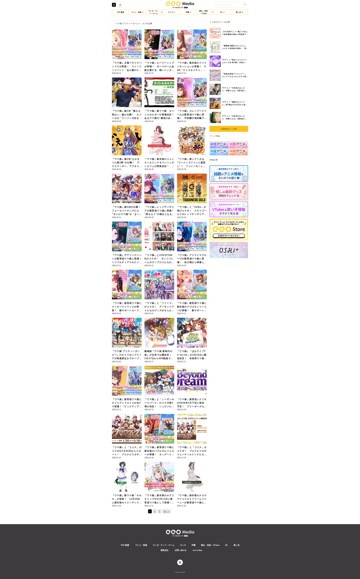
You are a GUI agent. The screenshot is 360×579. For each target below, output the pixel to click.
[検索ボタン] (245, 5)
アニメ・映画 (141, 545)
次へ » (166, 511)
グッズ (183, 545)
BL (226, 545)
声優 (193, 545)
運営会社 (164, 550)
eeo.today (197, 550)
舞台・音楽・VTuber (210, 545)
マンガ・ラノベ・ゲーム (163, 545)
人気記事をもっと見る (228, 129)
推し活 (236, 545)
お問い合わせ (180, 550)
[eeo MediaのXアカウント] (114, 5)
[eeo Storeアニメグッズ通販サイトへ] (229, 229)
